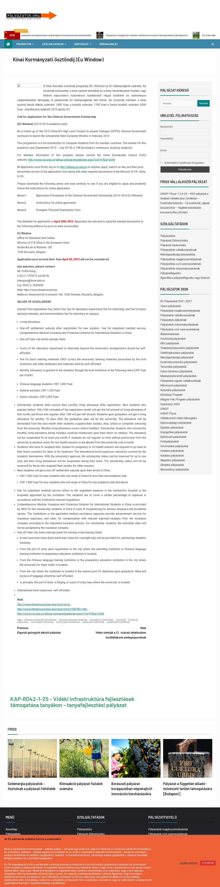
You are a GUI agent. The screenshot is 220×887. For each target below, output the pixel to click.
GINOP (164, 408)
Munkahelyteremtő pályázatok (178, 376)
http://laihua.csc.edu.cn (73, 167)
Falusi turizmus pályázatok (176, 371)
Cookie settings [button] (188, 862)
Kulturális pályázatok (172, 390)
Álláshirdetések (169, 334)
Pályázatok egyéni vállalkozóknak (180, 380)
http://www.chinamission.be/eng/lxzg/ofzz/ (43, 604)
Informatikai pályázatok (174, 446)
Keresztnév (166, 126)
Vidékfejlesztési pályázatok (177, 352)
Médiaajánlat (109, 44)
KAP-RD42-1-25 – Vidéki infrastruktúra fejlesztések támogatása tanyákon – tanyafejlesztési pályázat (72, 702)
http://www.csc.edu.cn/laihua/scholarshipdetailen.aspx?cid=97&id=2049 (71, 159)
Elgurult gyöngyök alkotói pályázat (39, 630)
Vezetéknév (166, 138)
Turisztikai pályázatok (173, 366)
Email (163, 150)
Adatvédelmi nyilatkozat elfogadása (184, 162)
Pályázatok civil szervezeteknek (180, 329)
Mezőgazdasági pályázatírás (177, 254)
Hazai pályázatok (170, 306)
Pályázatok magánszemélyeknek (180, 310)
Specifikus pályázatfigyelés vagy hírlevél (185, 278)
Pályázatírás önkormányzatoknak (180, 268)
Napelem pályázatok (172, 460)
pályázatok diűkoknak (93, 622)
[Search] (213, 44)
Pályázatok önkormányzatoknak (179, 324)
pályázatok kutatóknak (118, 622)
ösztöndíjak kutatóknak (68, 622)
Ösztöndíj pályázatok (173, 338)
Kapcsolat (81, 44)
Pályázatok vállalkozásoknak (177, 315)
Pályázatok (23, 44)
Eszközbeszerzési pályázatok (178, 362)
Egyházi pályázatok (172, 427)
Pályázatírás (167, 236)
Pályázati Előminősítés (174, 240)
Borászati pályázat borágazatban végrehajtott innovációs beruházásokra (131, 788)
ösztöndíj (121, 619)
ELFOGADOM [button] (208, 863)
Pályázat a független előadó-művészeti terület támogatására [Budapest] (117, 35)
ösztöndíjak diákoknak (42, 622)
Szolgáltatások (53, 44)
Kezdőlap (11, 829)
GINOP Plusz (168, 413)
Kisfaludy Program (171, 394)
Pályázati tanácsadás (173, 245)
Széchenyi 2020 (170, 404)
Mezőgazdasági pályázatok (177, 357)
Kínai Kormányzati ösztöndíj (73, 619)
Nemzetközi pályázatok (174, 469)
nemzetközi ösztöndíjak (102, 619)
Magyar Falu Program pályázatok (180, 399)
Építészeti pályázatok (173, 437)
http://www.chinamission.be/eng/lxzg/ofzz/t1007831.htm (52, 609)
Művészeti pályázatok (173, 385)
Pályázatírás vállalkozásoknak (178, 249)
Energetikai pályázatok (174, 432)
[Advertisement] (81, 668)
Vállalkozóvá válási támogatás (178, 418)
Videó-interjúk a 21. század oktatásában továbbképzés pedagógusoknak (121, 632)
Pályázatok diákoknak (173, 320)
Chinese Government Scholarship (40, 619)
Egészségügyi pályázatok (175, 422)
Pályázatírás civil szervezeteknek (180, 264)
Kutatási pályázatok (172, 455)
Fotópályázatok (169, 441)
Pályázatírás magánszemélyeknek (181, 259)
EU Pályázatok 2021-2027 (176, 301)
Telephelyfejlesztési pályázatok (179, 348)
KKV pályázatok (169, 343)
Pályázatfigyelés (170, 273)
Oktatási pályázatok (172, 465)
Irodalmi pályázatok (172, 450)
